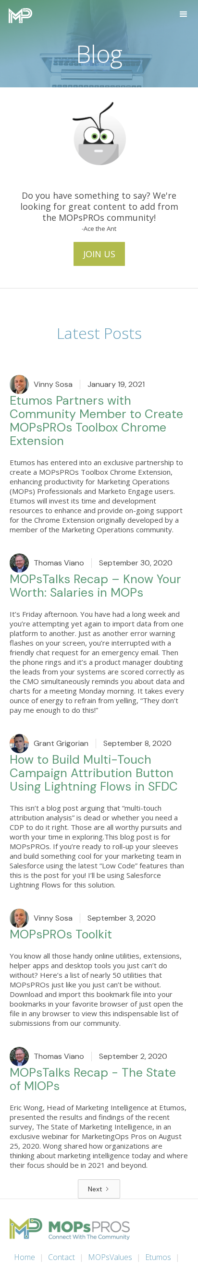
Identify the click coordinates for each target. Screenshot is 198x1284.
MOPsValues (110, 1257)
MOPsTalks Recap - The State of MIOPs (93, 1080)
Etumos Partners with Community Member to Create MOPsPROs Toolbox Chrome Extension (96, 421)
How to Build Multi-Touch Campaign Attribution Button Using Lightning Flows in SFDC (94, 773)
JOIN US (99, 254)
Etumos (158, 1257)
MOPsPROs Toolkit (61, 935)
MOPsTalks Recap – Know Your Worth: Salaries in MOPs (95, 586)
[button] (183, 14)
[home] (18, 15)
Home (24, 1257)
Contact (61, 1257)
